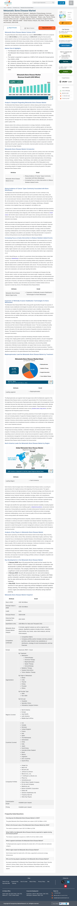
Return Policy (33, 881)
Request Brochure (47, 27)
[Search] (53, 2)
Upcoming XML (6, 883)
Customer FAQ (14, 881)
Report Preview (13, 27)
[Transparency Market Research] (8, 3)
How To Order (24, 881)
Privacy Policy (41, 881)
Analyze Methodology (65, 72)
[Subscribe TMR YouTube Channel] (65, 886)
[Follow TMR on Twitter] (62, 881)
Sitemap (14, 883)
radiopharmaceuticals (36, 507)
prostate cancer (36, 408)
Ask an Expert (66, 45)
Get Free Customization (65, 62)
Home (5, 7)
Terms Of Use (5, 881)
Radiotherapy (15, 258)
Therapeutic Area (16, 7)
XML (48, 881)
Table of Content (30, 28)
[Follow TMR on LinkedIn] (68, 881)
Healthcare (9, 7)
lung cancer (43, 408)
